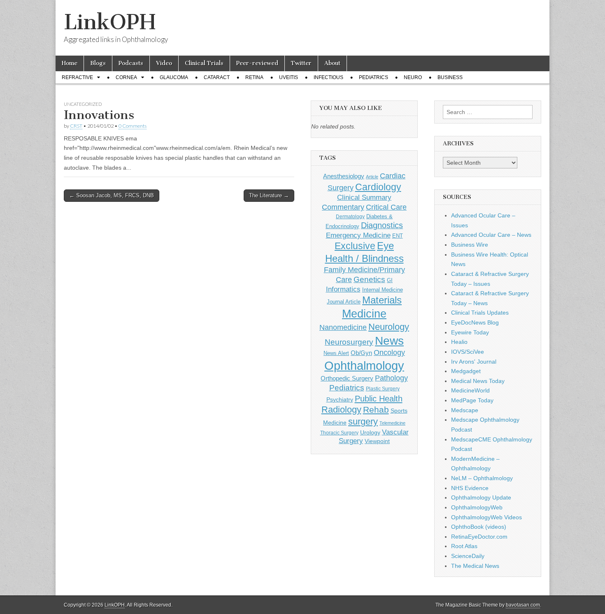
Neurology (388, 327)
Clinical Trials (204, 63)
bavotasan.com (523, 605)
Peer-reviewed (257, 63)
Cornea (126, 77)
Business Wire (469, 244)
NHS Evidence (470, 488)
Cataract (217, 77)
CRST (76, 126)
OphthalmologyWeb (477, 507)
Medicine (364, 314)
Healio (459, 342)
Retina (254, 77)
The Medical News (475, 566)
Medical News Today (478, 381)
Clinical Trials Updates (480, 312)
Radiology (341, 409)
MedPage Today (472, 400)
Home (69, 63)
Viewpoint (377, 441)
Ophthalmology (364, 365)
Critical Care (386, 207)
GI (390, 280)
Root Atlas (464, 546)
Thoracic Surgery (339, 433)
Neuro (413, 77)
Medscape (464, 410)
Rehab (376, 409)
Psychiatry (339, 399)
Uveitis (288, 77)
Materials (382, 300)
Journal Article (344, 302)
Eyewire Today (470, 332)
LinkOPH (110, 22)
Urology (370, 432)
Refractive (77, 77)
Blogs (98, 63)
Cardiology (378, 187)
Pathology (391, 378)
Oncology (389, 352)
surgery (363, 421)
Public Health (379, 398)
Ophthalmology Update (481, 497)
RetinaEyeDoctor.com (479, 536)
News (389, 340)
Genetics (369, 279)
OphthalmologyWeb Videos (486, 517)
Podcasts (131, 63)
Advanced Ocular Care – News (491, 234)
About (332, 63)
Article (372, 176)
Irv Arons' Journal (473, 361)
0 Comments (133, 126)
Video (164, 63)
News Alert (336, 353)
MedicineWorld (470, 390)
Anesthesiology (343, 176)
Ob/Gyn (361, 352)
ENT (397, 236)
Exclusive (355, 245)
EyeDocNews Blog (475, 322)
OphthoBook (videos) (478, 526)
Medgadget (466, 371)
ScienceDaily (467, 556)
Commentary (343, 207)
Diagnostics (382, 225)
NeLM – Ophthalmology (482, 478)
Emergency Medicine (358, 235)
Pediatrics (373, 77)
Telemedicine (392, 422)
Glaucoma (174, 77)
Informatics (343, 289)
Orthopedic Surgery (347, 378)
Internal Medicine (382, 290)
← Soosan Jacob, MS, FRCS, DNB (111, 195)
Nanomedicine (343, 327)
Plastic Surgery (383, 389)
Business (450, 77)
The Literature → (269, 195)
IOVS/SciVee (467, 351)
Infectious (328, 77)
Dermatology (350, 216)
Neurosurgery (349, 342)
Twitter (301, 63)
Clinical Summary (364, 197)
